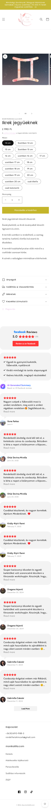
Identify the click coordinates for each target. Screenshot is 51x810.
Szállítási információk (15, 773)
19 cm (30, 168)
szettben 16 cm (25, 156)
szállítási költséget (9, 133)
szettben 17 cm (12, 162)
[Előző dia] (19, 113)
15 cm (8, 149)
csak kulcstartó (12, 188)
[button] (3, 19)
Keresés (9, 754)
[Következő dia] (32, 113)
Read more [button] (9, 411)
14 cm (8, 143)
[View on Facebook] (3, 423)
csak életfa (33, 181)
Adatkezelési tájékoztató (17, 760)
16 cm (8, 156)
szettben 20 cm (12, 181)
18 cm (29, 162)
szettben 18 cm (12, 168)
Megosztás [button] (10, 309)
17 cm (42, 156)
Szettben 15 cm (25, 149)
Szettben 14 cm (25, 143)
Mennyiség (6, 194)
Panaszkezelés (12, 766)
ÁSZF (8, 779)
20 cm (30, 175)
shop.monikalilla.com (28, 805)
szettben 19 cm (12, 175)
